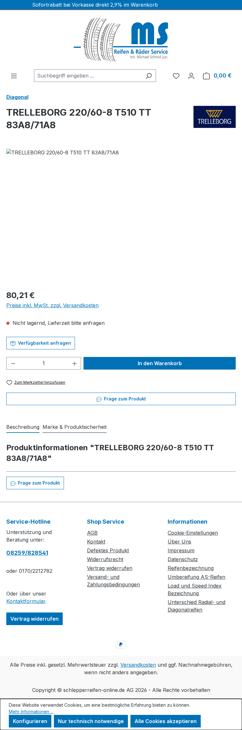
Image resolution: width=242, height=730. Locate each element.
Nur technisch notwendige (91, 721)
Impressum (181, 550)
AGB (92, 533)
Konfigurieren (30, 721)
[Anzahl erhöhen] (74, 363)
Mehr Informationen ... (31, 711)
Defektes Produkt (108, 550)
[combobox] (87, 75)
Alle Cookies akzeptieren (166, 721)
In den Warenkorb (160, 363)
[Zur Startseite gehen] (121, 40)
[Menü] (13, 75)
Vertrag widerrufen (34, 619)
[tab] (22, 427)
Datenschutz (183, 559)
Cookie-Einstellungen (193, 533)
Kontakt (96, 541)
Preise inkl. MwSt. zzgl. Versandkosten (52, 305)
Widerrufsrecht (105, 559)
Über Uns (179, 541)
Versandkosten (138, 665)
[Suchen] (148, 75)
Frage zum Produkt (124, 398)
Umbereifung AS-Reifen (196, 577)
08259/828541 (27, 552)
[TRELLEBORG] (214, 121)
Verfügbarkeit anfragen (44, 343)
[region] (121, 216)
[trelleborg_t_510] (120, 216)
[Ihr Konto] (191, 75)
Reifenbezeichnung (191, 568)
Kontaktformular (25, 601)
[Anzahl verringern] (13, 363)
